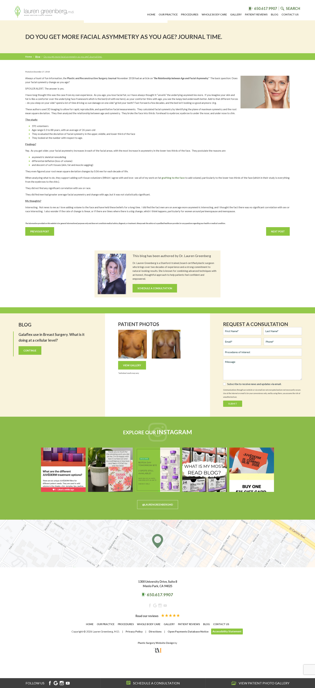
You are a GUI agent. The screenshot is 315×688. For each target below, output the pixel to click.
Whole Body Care (214, 14)
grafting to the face (173, 177)
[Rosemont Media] (157, 650)
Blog (274, 14)
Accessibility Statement (227, 631)
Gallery (236, 14)
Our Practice (168, 14)
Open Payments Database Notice (188, 631)
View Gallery (132, 365)
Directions (155, 631)
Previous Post (39, 231)
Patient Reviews (256, 14)
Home (151, 14)
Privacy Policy (134, 631)
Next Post (278, 231)
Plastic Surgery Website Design (156, 642)
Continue (29, 350)
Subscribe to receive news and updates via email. (254, 384)
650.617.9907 (160, 594)
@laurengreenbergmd (157, 504)
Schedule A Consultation (154, 288)
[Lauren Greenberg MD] (44, 12)
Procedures (189, 14)
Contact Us (290, 14)
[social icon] (149, 606)
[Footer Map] (157, 543)
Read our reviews (147, 616)
